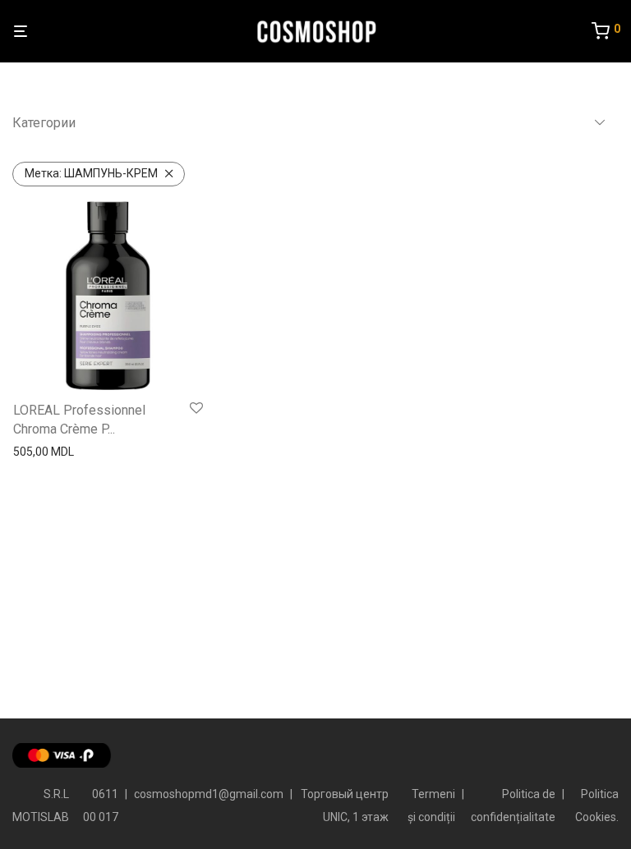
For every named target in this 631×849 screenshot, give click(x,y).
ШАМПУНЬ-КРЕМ (91, 173)
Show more (38, 451)
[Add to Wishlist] (196, 409)
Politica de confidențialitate (513, 805)
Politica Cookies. (597, 805)
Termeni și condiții (431, 805)
